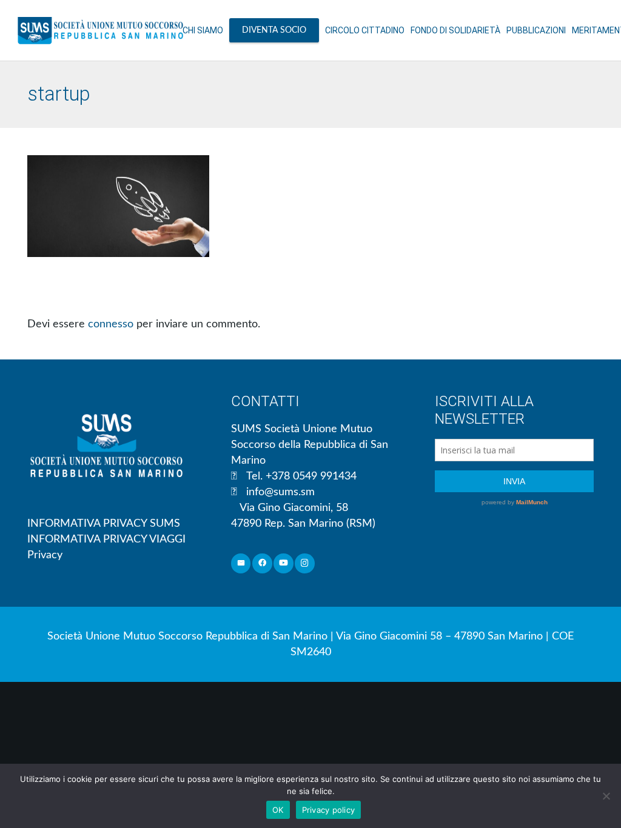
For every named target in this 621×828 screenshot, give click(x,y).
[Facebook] (262, 563)
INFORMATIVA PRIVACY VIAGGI (106, 539)
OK (278, 810)
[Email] (241, 563)
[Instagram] (305, 563)
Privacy (44, 555)
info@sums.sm (280, 492)
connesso (110, 324)
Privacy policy (328, 810)
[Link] (100, 30)
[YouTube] (284, 563)
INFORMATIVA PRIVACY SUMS (103, 523)
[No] (606, 796)
